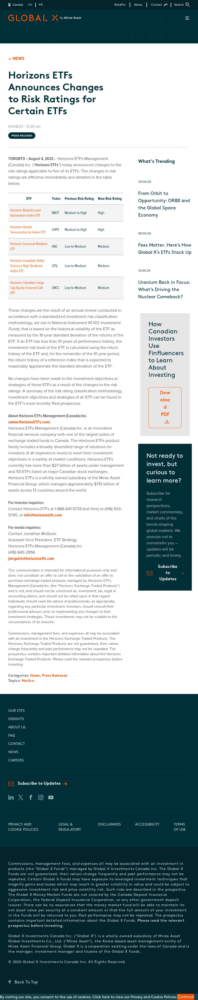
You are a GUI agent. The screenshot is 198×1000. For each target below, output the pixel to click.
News (138, 5)
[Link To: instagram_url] (41, 797)
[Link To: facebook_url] (31, 797)
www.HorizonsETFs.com (29, 422)
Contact (156, 5)
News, (36, 676)
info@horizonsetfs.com (43, 515)
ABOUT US (17, 727)
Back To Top (26, 982)
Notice (28, 681)
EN (30, 5)
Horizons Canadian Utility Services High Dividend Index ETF (27, 265)
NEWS (13, 752)
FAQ (11, 736)
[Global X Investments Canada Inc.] (31, 18)
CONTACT (16, 744)
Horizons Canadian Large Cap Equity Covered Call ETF (27, 287)
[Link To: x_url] (20, 797)
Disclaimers (109, 825)
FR (41, 5)
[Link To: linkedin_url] (10, 797)
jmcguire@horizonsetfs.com (31, 558)
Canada (18, 5)
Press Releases (54, 676)
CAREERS (16, 760)
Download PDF (165, 404)
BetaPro (120, 5)
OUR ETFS (16, 711)
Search (179, 5)
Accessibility (147, 825)
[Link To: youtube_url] (51, 797)
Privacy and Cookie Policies (153, 997)
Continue (185, 996)
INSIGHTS (16, 719)
